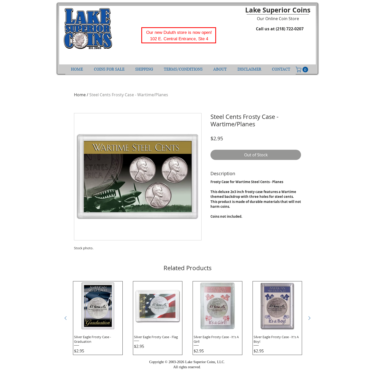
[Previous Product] (65, 318)
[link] (302, 69)
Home (80, 95)
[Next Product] (309, 318)
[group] (187, 318)
